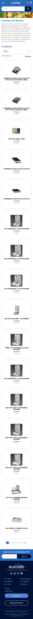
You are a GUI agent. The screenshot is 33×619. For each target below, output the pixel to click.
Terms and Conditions (11, 614)
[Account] (28, 2)
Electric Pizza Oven (16, 139)
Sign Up (24, 556)
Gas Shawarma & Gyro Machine (16, 229)
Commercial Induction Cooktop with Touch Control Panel (16, 79)
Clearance (23, 584)
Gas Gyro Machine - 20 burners (16, 318)
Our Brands (8, 581)
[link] (16, 75)
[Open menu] (3, 2)
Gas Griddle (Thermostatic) (16, 528)
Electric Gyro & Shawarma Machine (17, 408)
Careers (7, 588)
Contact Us (16, 595)
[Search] (28, 8)
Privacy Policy (23, 614)
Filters (6, 51)
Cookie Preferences (16, 616)
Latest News (9, 591)
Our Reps (8, 584)
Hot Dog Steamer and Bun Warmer (16, 498)
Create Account (25, 579)
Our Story (8, 579)
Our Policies (24, 581)
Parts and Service (16, 603)
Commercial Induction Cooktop (16, 169)
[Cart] (31, 2)
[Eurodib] (16, 2)
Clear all (28, 56)
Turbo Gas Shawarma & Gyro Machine (16, 348)
